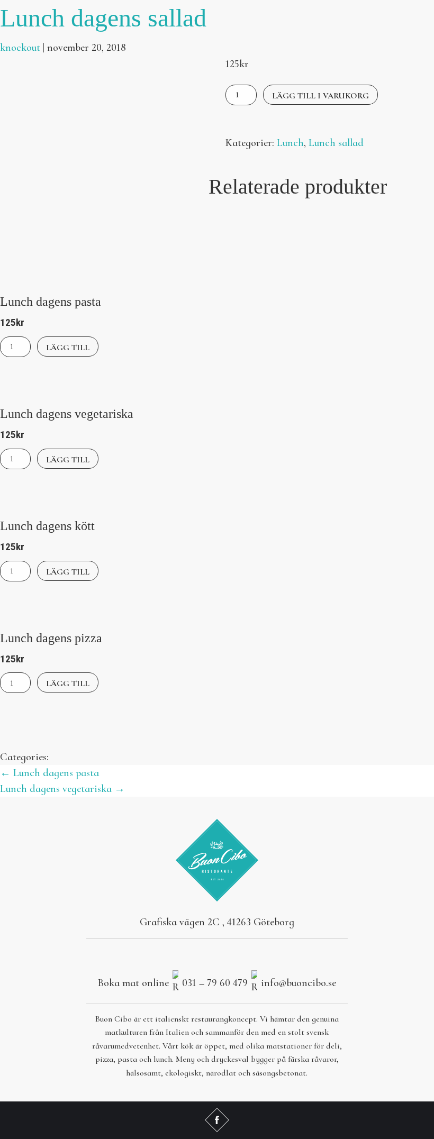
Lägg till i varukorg (320, 95)
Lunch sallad (336, 142)
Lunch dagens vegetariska (62, 788)
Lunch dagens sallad (103, 18)
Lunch (290, 142)
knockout (20, 47)
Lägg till (67, 347)
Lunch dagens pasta (49, 773)
